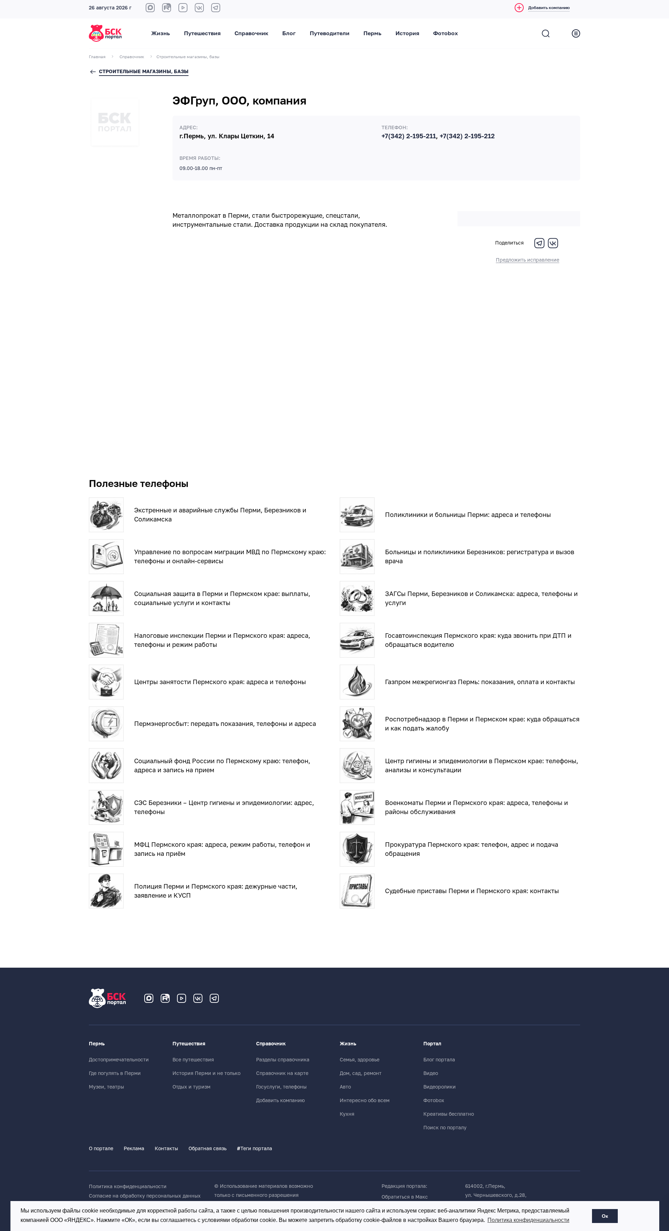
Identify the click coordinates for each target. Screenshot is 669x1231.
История (407, 33)
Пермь (372, 33)
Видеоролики (439, 1087)
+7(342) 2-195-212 (467, 136)
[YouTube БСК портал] (181, 998)
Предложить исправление (527, 260)
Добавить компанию (280, 1100)
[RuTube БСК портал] (166, 7)
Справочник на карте (282, 1073)
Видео (430, 1073)
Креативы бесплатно (448, 1114)
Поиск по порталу (445, 1127)
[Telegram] (539, 247)
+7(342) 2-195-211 (409, 136)
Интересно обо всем (365, 1100)
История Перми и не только (206, 1073)
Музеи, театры (106, 1087)
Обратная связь (207, 1148)
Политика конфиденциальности (128, 1186)
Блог (289, 33)
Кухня (347, 1114)
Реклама (134, 1148)
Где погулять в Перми (115, 1073)
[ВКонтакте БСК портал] (199, 7)
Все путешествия (193, 1059)
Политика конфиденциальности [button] (528, 1220)
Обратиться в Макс (405, 1197)
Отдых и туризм (191, 1087)
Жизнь (160, 33)
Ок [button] (605, 1216)
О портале (101, 1148)
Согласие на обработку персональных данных (145, 1196)
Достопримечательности (119, 1059)
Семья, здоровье (359, 1059)
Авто (345, 1087)
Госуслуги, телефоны (281, 1087)
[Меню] (576, 33)
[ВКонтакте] (553, 247)
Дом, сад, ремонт (361, 1073)
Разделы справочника (282, 1059)
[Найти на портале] (545, 33)
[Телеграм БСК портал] (214, 998)
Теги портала (254, 1148)
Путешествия (202, 33)
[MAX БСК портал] (150, 7)
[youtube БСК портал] (183, 7)
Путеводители (329, 33)
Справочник (251, 33)
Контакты (166, 1148)
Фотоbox (445, 33)
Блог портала (439, 1059)
